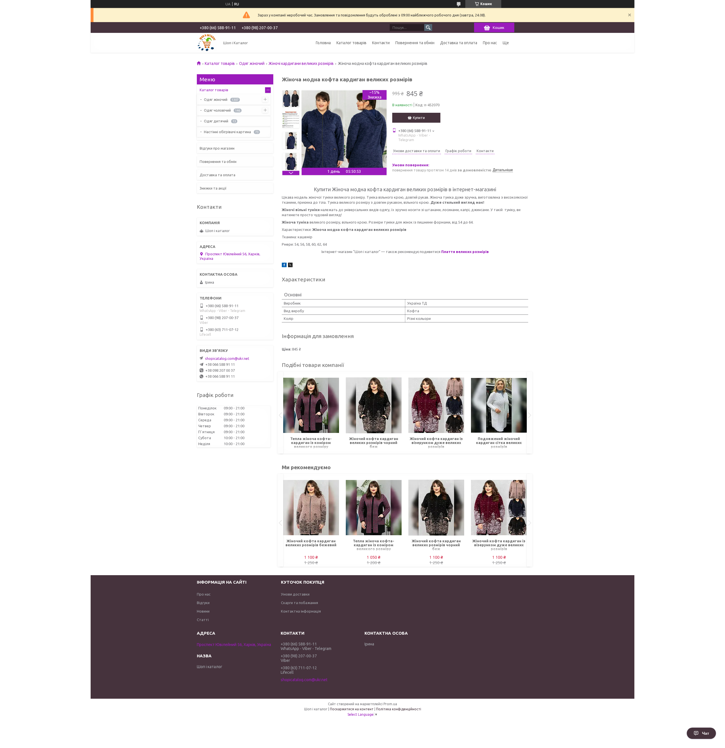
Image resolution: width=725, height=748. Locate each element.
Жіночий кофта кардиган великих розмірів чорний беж (373, 443)
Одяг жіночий (252, 63)
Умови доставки (295, 594)
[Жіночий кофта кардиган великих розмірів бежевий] (311, 507)
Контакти (381, 43)
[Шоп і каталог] (207, 43)
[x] (290, 266)
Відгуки (203, 603)
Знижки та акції (213, 188)
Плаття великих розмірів (465, 252)
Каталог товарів (351, 43)
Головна (323, 43)
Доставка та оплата (458, 43)
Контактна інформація (301, 611)
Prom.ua (390, 704)
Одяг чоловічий (217, 110)
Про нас (490, 43)
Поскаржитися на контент (352, 709)
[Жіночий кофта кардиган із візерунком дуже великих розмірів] (436, 405)
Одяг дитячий (216, 121)
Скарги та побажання (299, 603)
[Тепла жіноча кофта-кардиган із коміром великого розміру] (311, 405)
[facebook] (284, 266)
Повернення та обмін (414, 43)
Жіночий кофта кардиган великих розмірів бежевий (310, 543)
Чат (705, 733)
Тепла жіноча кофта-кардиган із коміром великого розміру (311, 443)
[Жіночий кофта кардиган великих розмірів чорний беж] (374, 405)
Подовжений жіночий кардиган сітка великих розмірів (499, 443)
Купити (419, 118)
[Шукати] (428, 27)
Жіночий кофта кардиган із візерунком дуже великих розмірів (436, 443)
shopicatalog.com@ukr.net (227, 358)
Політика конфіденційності (398, 709)
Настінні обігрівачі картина (227, 132)
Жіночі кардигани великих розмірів (301, 63)
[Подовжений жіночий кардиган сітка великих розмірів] (499, 405)
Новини (203, 611)
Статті (203, 620)
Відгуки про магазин (217, 148)
